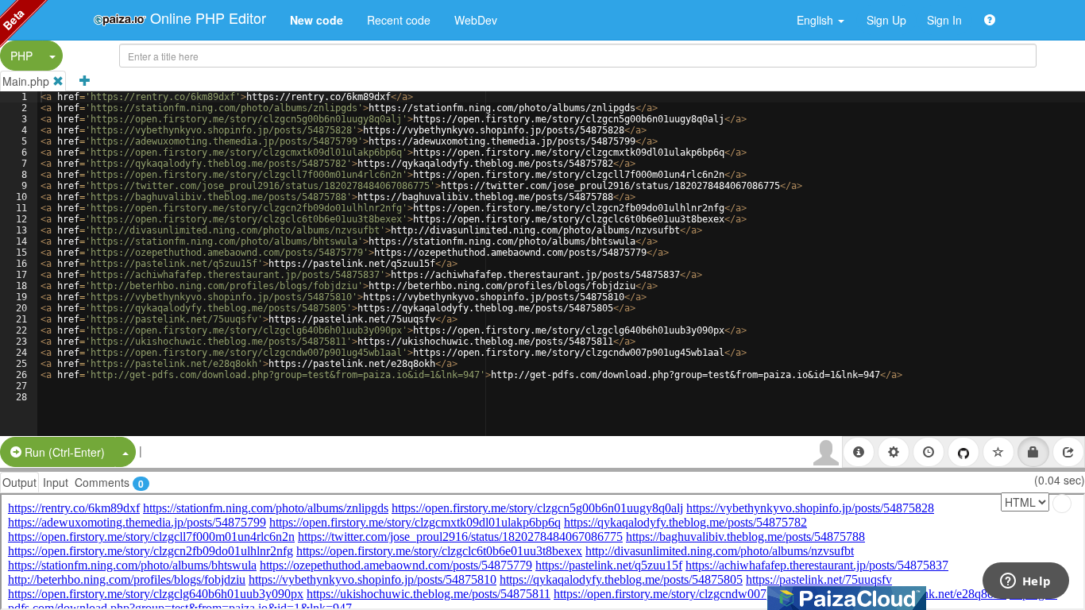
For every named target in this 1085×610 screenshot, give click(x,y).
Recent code (399, 20)
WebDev (475, 20)
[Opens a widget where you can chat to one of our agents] (1025, 582)
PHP (21, 56)
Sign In (944, 20)
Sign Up (886, 20)
